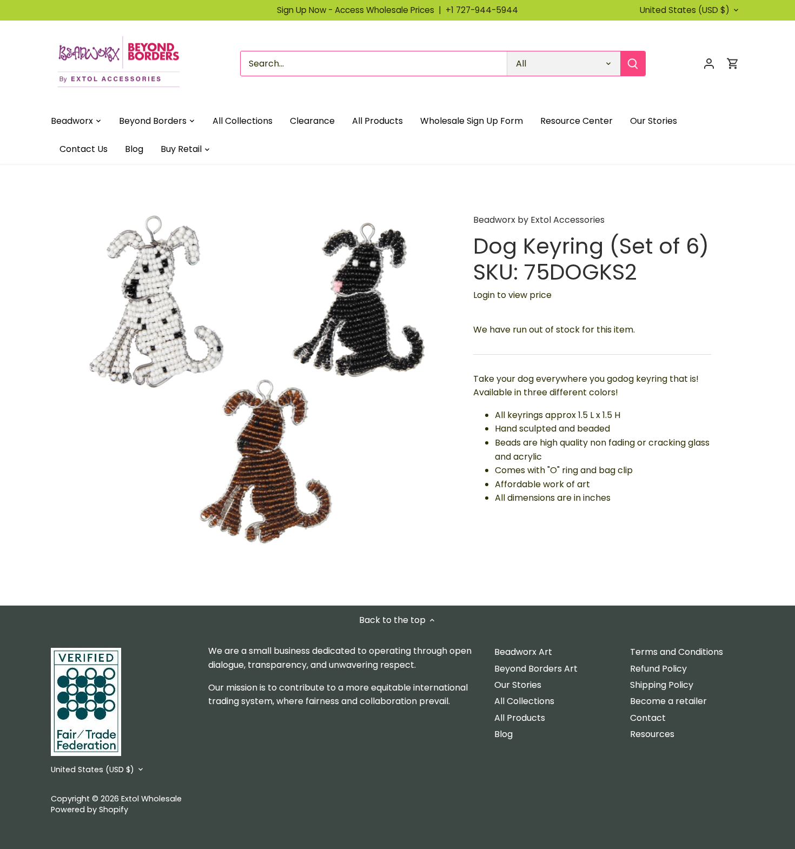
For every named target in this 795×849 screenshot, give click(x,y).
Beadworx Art (523, 652)
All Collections (524, 701)
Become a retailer (668, 701)
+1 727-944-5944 (482, 10)
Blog (503, 734)
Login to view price (512, 295)
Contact (648, 718)
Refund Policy (658, 668)
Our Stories (517, 685)
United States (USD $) (685, 10)
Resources (652, 734)
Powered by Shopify (89, 809)
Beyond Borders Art (536, 668)
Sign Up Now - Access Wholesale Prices (361, 10)
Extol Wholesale (151, 798)
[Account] (709, 63)
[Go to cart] (732, 63)
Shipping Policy (661, 685)
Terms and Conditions (676, 652)
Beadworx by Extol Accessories (539, 220)
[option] (265, 384)
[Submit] (632, 63)
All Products (519, 718)
